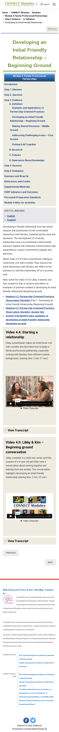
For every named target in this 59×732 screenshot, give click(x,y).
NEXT (50, 562)
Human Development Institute (30, 663)
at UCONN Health (47, 697)
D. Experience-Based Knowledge (26, 160)
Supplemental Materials (17, 186)
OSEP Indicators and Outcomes (21, 192)
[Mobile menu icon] (54, 4)
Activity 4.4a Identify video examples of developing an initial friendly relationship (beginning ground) (28, 320)
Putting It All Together (24, 144)
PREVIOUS (11, 553)
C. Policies (15, 155)
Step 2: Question (13, 95)
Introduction (10, 84)
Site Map (39, 590)
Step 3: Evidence (13, 100)
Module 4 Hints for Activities (19, 202)
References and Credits (17, 181)
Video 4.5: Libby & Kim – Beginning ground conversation (25, 447)
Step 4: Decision (13, 165)
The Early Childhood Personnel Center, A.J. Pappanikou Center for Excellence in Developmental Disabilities (35, 693)
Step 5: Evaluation (13, 171)
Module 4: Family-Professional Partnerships (29, 77)
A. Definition (15, 104)
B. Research (15, 149)
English (11, 216)
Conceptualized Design (34, 729)
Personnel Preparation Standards (22, 197)
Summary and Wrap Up (16, 176)
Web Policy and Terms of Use (18, 590)
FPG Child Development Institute (31, 655)
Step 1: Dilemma (13, 89)
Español (11, 220)
